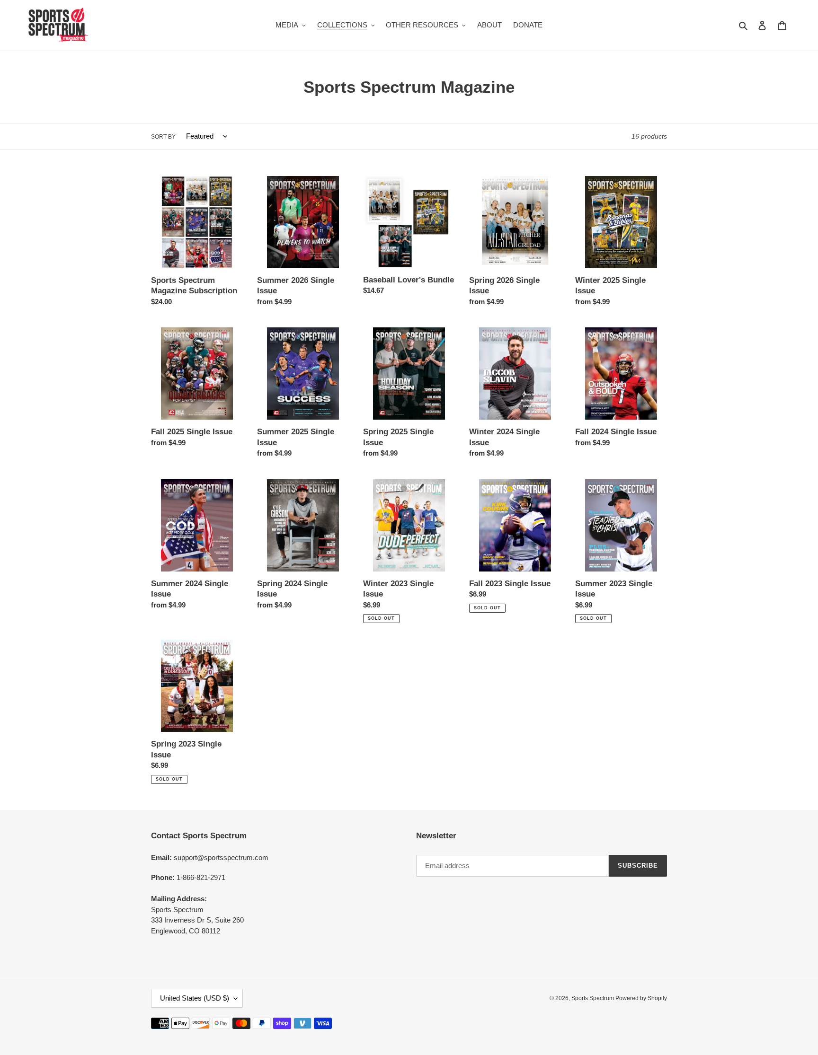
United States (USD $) (194, 998)
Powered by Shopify (641, 998)
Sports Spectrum (593, 998)
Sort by (163, 136)
